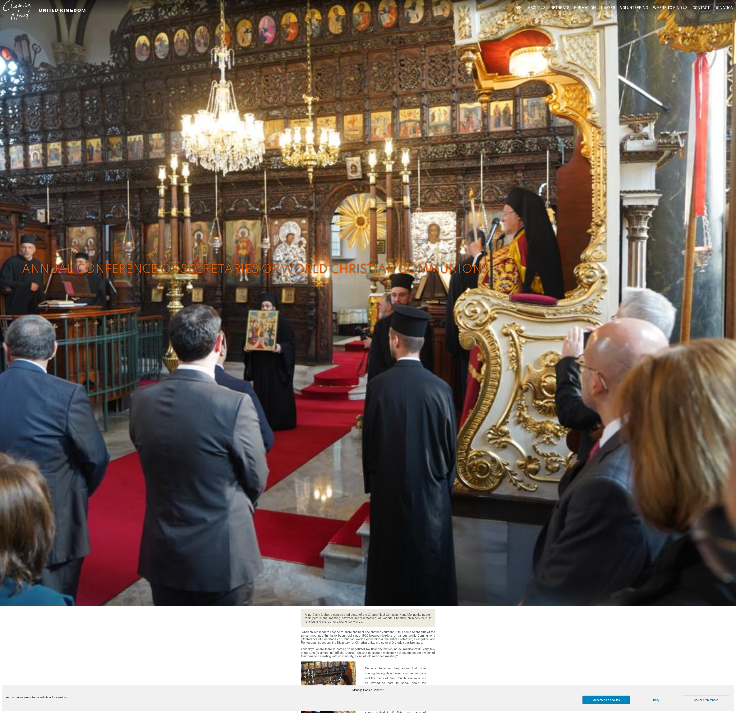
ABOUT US (536, 8)
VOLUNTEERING (634, 8)
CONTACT (701, 8)
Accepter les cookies (606, 700)
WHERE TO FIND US (670, 8)
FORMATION (585, 8)
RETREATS (559, 8)
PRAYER (608, 8)
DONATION (724, 8)
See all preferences (706, 700)
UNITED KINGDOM (62, 10)
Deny (656, 700)
